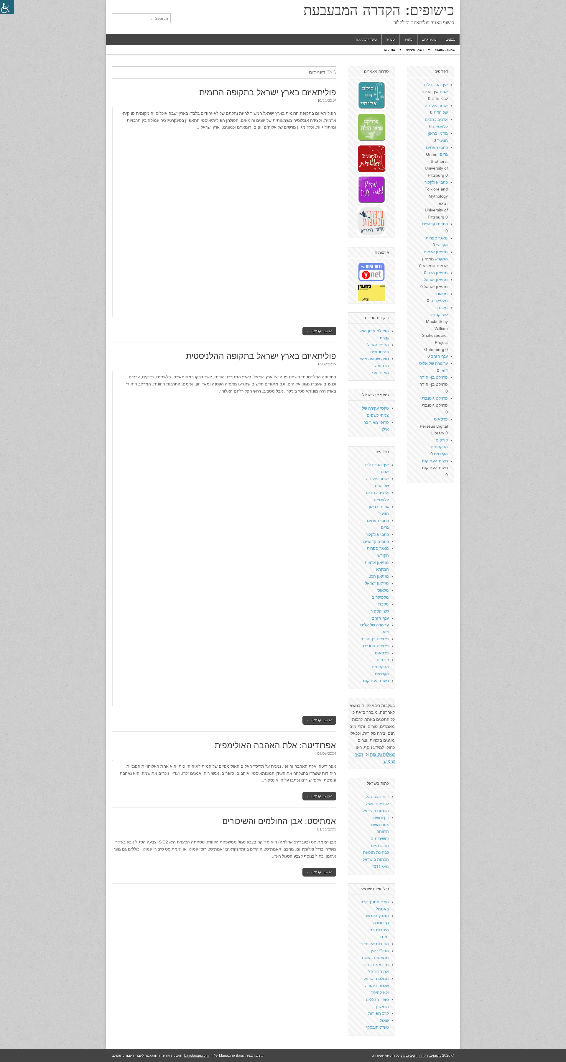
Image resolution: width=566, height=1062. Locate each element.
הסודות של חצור (374, 943)
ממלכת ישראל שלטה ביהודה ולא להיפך (376, 985)
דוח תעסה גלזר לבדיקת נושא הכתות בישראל (375, 803)
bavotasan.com (196, 1055)
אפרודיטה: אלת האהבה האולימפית (275, 745)
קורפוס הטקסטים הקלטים (380, 666)
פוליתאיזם (429, 39)
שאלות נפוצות (445, 49)
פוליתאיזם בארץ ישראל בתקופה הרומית (267, 92)
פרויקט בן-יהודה (375, 638)
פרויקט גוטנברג (376, 646)
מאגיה (408, 39)
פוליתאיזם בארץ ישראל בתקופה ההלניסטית (261, 356)
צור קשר (389, 49)
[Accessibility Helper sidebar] (7, 7)
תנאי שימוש (415, 49)
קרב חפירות (378, 1013)
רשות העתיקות (376, 680)
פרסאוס (382, 653)
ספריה (390, 39)
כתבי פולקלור (377, 534)
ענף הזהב (380, 618)
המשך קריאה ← (319, 331)
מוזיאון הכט (378, 576)
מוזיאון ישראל (377, 583)
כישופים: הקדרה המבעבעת (378, 10)
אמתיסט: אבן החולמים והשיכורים (279, 821)
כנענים (450, 39)
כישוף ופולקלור (366, 39)
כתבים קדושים (376, 541)
